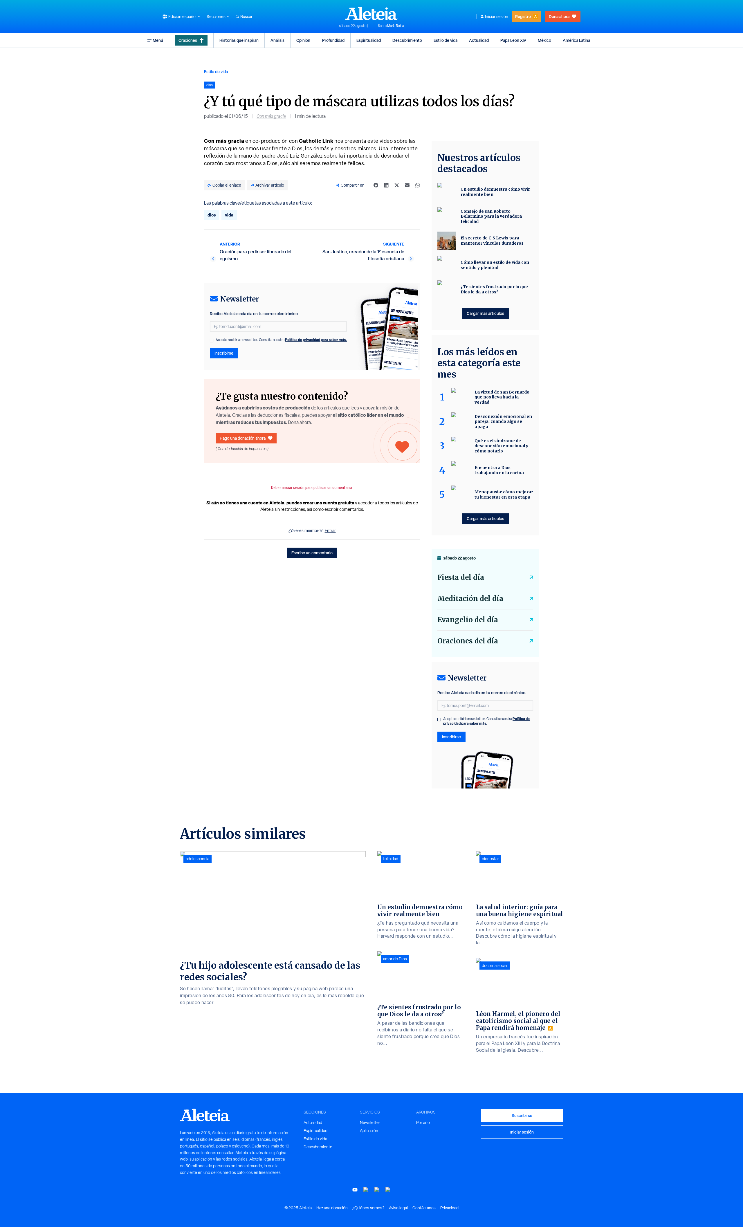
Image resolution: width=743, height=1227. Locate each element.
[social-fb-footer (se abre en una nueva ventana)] (366, 1190)
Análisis (277, 40)
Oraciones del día (467, 640)
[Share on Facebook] (376, 185)
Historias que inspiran (239, 40)
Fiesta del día (460, 577)
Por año (423, 1122)
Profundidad (333, 40)
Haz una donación (332, 1207)
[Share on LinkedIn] (386, 185)
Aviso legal (398, 1207)
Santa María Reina (391, 26)
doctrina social (495, 965)
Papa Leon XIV (513, 40)
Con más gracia (271, 116)
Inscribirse (223, 353)
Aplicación (369, 1130)
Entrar (330, 530)
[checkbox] (211, 340)
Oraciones (187, 40)
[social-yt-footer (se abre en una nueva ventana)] (355, 1190)
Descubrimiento (407, 40)
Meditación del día (470, 598)
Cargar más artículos (485, 313)
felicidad (390, 858)
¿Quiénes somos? (368, 1207)
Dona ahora (559, 16)
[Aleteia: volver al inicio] (371, 13)
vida (229, 215)
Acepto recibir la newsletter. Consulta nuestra (281, 340)
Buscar (246, 16)
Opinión (303, 40)
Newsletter (370, 1122)
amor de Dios (395, 958)
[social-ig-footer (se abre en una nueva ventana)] (388, 1190)
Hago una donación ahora (243, 438)
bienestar (490, 858)
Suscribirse (522, 1115)
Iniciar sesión (496, 16)
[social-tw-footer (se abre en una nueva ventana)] (377, 1190)
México (544, 40)
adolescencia (197, 858)
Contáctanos (424, 1207)
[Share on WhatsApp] (417, 185)
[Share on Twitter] (396, 185)
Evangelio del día (467, 619)
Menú (158, 40)
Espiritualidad (368, 40)
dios (212, 215)
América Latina (576, 40)
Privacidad (449, 1207)
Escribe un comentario (312, 552)
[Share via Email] (407, 185)
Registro (523, 16)
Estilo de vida (445, 40)
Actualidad (479, 40)
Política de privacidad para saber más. (316, 339)
